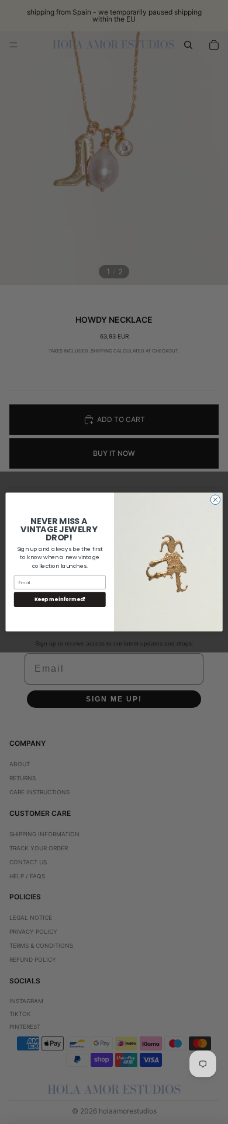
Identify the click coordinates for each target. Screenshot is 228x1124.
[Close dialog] (215, 500)
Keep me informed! (60, 599)
